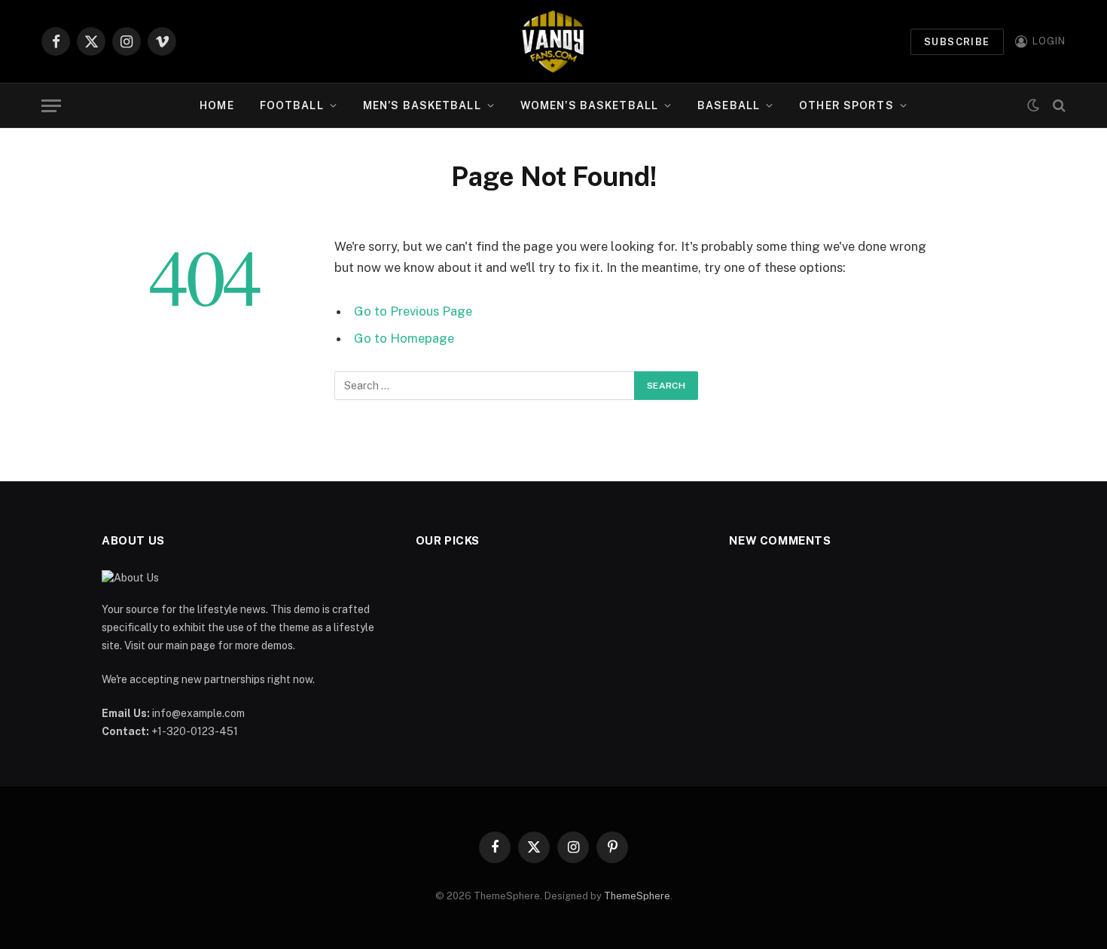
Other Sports (846, 105)
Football (292, 105)
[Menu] (51, 106)
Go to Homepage (404, 338)
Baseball (728, 105)
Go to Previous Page (413, 311)
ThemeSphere (637, 896)
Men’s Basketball (422, 105)
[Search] (1058, 106)
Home (216, 105)
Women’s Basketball (589, 105)
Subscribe (957, 41)
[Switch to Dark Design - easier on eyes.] (1033, 105)
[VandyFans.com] (553, 41)
